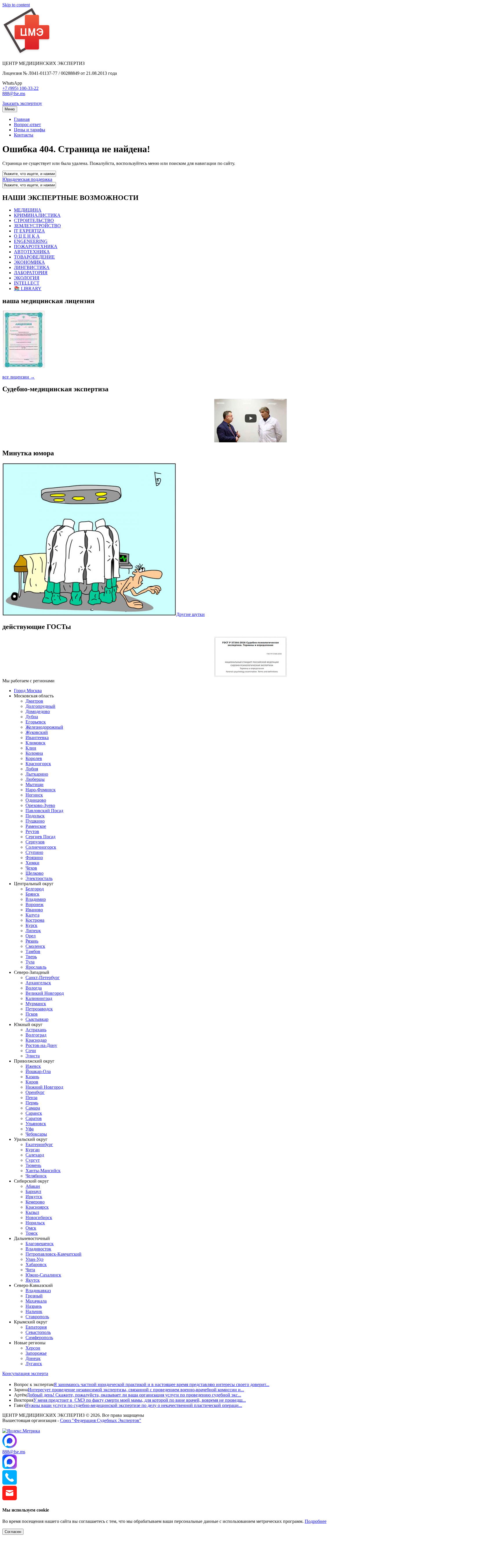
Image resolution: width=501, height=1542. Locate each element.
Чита (30, 1269)
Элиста (33, 1055)
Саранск (34, 1113)
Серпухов (35, 841)
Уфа (30, 1128)
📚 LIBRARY (27, 288)
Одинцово (36, 800)
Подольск (35, 815)
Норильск (35, 1222)
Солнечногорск (41, 847)
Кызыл (32, 1212)
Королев (34, 758)
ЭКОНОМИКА (29, 262)
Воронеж (34, 904)
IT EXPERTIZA (29, 230)
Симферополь (39, 1337)
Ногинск (34, 794)
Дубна (32, 716)
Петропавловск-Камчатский (53, 1254)
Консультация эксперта (25, 1373)
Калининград (39, 998)
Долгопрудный (40, 706)
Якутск (33, 1280)
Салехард (35, 1154)
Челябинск (36, 1175)
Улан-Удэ (34, 1259)
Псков (32, 1014)
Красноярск (37, 1207)
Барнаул (33, 1191)
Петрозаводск (39, 1008)
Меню (10, 109)
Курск (31, 925)
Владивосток (38, 1248)
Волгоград (36, 1034)
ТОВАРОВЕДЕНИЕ (34, 256)
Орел (31, 935)
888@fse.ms (13, 93)
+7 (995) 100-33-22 (20, 88)
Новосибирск (39, 1217)
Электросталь (39, 878)
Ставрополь (37, 1316)
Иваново (34, 909)
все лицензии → (18, 376)
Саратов (34, 1118)
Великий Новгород (45, 993)
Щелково (34, 873)
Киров (32, 1081)
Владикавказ (38, 1290)
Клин (31, 747)
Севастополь (38, 1332)
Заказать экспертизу (22, 103)
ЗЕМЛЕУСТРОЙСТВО (37, 225)
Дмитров (34, 701)
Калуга (32, 914)
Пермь (32, 1102)
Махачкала (36, 1301)
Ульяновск (36, 1123)
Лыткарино (37, 774)
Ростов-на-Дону (41, 1045)
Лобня (32, 768)
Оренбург (35, 1092)
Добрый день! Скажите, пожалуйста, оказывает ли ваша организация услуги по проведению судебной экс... (134, 1394)
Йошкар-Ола (38, 1071)
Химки (32, 862)
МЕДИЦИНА (27, 210)
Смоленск (35, 946)
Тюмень (33, 1165)
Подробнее (315, 1521)
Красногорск (38, 763)
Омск (31, 1227)
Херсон (33, 1347)
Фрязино (34, 857)
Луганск (34, 1363)
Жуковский (37, 732)
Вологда (34, 987)
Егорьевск (36, 721)
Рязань (32, 941)
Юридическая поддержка (27, 179)
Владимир (36, 899)
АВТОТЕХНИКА (32, 251)
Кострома (35, 920)
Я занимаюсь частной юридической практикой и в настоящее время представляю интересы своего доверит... (161, 1384)
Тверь (31, 956)
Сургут (33, 1160)
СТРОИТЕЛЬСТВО (34, 220)
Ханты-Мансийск (43, 1170)
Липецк (33, 930)
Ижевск (33, 1066)
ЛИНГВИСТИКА (32, 267)
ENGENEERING (31, 241)
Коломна (34, 753)
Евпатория (36, 1327)
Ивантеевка (37, 737)
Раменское (36, 826)
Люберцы (35, 779)
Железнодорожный (44, 727)
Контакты (23, 134)
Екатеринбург (39, 1144)
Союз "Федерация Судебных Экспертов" (100, 1420)
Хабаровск (36, 1264)
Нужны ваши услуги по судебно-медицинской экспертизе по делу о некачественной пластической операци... (133, 1405)
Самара (33, 1107)
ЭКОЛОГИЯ (26, 277)
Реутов (32, 831)
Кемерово (35, 1201)
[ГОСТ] (250, 675)
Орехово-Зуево (40, 805)
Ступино (34, 852)
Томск (32, 1233)
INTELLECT (26, 283)
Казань (32, 1076)
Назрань (34, 1306)
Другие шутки (190, 614)
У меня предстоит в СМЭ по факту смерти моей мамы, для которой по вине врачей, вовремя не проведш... (139, 1400)
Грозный (34, 1295)
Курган (33, 1149)
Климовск (36, 742)
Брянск (32, 894)
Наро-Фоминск (41, 789)
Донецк (33, 1358)
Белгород (35, 888)
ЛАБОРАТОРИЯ (31, 272)
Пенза (31, 1097)
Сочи (31, 1050)
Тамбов (33, 951)
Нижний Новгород (44, 1087)
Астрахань (36, 1029)
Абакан (33, 1186)
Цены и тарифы (29, 129)
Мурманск (36, 1003)
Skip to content (16, 4)
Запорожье (36, 1353)
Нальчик (34, 1311)
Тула (30, 961)
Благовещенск (40, 1243)
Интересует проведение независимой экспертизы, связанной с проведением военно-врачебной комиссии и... (136, 1389)
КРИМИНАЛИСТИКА (37, 215)
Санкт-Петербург (43, 977)
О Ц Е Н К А (27, 236)
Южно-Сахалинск (43, 1274)
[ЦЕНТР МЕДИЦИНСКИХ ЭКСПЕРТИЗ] (26, 53)
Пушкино (35, 821)
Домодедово (38, 711)
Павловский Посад (44, 810)
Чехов (31, 867)
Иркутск (34, 1196)
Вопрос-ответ (27, 124)
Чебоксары (36, 1134)
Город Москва (28, 690)
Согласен (13, 1532)
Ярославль (36, 967)
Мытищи (34, 784)
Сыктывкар (37, 1019)
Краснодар (36, 1040)
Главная (22, 119)
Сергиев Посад (40, 836)
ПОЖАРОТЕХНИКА (35, 246)
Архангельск (38, 982)
